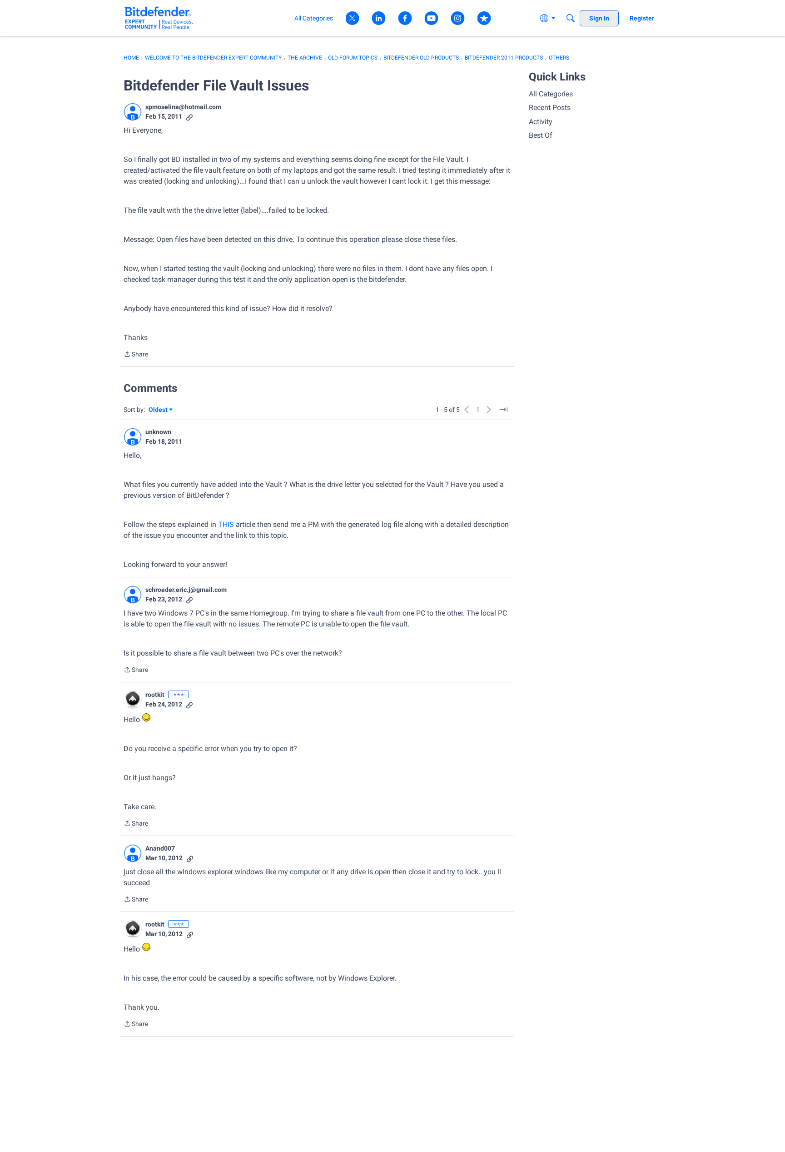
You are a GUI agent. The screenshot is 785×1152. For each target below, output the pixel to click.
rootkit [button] (154, 694)
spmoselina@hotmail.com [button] (183, 106)
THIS (226, 524)
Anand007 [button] (160, 848)
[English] (159, 18)
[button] (133, 112)
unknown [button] (158, 432)
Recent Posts (550, 107)
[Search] (570, 18)
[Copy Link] (189, 116)
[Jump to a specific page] (503, 409)
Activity (540, 121)
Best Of (540, 135)
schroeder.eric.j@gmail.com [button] (186, 589)
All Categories (551, 94)
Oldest (159, 410)
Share (136, 355)
